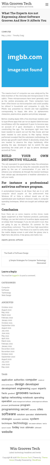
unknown (38, 428)
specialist (30, 415)
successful (17, 419)
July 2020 (5, 362)
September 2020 (8, 357)
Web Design (6, 295)
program (25, 405)
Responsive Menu (46, 4)
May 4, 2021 (6, 35)
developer (32, 384)
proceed (5, 405)
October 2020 (7, 354)
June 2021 (6, 333)
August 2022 (6, 310)
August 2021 (6, 328)
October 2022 (7, 307)
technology (20, 423)
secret (25, 409)
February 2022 (7, 318)
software (19, 240)
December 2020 (8, 349)
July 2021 (5, 331)
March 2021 (6, 341)
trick (22, 427)
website (7, 432)
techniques (7, 423)
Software (5, 290)
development (9, 388)
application (7, 380)
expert (34, 389)
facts (4, 393)
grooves (11, 240)
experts (5, 240)
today (15, 427)
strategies (7, 419)
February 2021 (7, 344)
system (34, 418)
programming (11, 409)
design (19, 384)
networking (16, 397)
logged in (15, 275)
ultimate (29, 427)
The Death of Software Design (16, 253)
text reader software (35, 423)
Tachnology (6, 293)
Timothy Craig (18, 35)
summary (25, 419)
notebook (28, 397)
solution (21, 414)
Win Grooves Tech (17, 3)
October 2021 (7, 323)
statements (41, 414)
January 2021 (7, 346)
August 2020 (7, 359)
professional (14, 405)
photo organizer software (40, 401)
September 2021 (8, 325)
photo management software (22, 401)
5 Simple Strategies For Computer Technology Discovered (27, 262)
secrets (33, 410)
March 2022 (6, 315)
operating (39, 397)
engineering (23, 388)
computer (31, 379)
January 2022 (7, 320)
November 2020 (8, 351)
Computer (6, 32)
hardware (35, 393)
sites (40, 409)
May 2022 (5, 312)
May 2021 (5, 336)
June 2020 (6, 364)
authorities (19, 380)
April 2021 (5, 338)
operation (7, 401)
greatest (11, 393)
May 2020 (5, 367)
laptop (5, 397)
